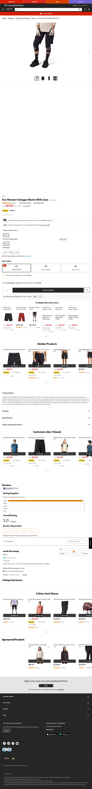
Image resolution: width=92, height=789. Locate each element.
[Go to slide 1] (37, 78)
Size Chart (63, 239)
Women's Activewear (23, 18)
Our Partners (6, 702)
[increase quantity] (10, 290)
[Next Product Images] (89, 52)
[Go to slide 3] (49, 78)
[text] (8, 330)
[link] (9, 203)
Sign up (7, 730)
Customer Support (8, 696)
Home (4, 18)
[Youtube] (17, 743)
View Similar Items (38, 203)
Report (25, 575)
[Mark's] (57, 2)
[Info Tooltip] (30, 206)
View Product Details (25, 203)
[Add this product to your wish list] (87, 290)
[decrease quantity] (3, 290)
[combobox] (79, 541)
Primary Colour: (8, 230)
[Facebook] (4, 743)
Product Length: (8, 239)
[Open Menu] (3, 9)
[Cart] (89, 10)
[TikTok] (8, 743)
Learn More (49, 729)
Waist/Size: (6, 247)
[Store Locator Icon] (5, 5)
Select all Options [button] (48, 290)
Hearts (5, 554)
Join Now (61, 689)
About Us (5, 709)
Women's (11, 18)
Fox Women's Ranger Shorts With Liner (25, 199)
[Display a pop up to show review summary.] (66, 668)
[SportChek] (34, 2)
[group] (8, 372)
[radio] (6, 235)
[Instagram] (13, 743)
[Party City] (80, 2)
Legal (4, 715)
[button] (79, 9)
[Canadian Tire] (11, 2)
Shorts (34, 18)
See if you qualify (45, 225)
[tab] (16, 268)
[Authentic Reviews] (11, 488)
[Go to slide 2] (43, 78)
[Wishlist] (85, 10)
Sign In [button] (46, 685)
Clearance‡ (5, 210)
